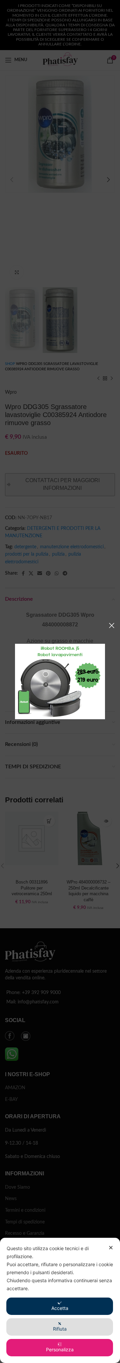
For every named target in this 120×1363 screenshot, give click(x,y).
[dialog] (60, 1300)
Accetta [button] (59, 1308)
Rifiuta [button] (60, 1329)
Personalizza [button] (60, 1349)
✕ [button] (110, 1247)
